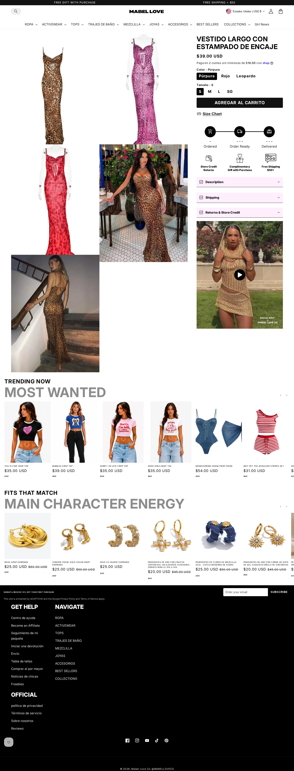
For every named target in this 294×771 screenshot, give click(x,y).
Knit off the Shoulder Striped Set (263, 466)
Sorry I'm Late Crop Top (114, 466)
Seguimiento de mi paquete (24, 635)
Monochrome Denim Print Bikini (214, 466)
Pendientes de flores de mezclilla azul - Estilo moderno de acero (216, 563)
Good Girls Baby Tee (160, 466)
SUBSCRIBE (279, 592)
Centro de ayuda (23, 618)
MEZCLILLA (63, 648)
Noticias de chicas (24, 676)
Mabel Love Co (141, 768)
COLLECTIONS (66, 679)
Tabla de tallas (21, 661)
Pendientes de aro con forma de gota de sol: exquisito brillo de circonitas (266, 563)
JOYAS (60, 656)
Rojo (225, 76)
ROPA (59, 618)
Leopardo (246, 76)
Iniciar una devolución (27, 646)
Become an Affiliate (25, 625)
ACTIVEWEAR (65, 625)
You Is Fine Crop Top (16, 466)
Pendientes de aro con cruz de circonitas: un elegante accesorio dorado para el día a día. (169, 564)
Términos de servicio (26, 713)
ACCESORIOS (65, 663)
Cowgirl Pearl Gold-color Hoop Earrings (71, 563)
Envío (15, 654)
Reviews (17, 728)
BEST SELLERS (66, 671)
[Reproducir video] (240, 275)
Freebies (17, 684)
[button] (16, 11)
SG (230, 91)
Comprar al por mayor (27, 669)
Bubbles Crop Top (62, 466)
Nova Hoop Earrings (16, 562)
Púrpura (207, 76)
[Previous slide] (280, 395)
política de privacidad (27, 706)
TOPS (59, 633)
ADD (6, 476)
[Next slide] (287, 395)
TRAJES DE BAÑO (68, 641)
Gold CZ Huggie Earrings (114, 562)
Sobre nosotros (22, 721)
